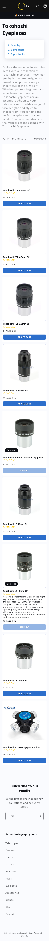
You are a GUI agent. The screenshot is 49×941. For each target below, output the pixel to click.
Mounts (9, 864)
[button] (4, 6)
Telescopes (11, 843)
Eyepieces (11, 885)
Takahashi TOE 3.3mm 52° (16, 324)
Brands (9, 899)
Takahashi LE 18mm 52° (15, 591)
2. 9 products (16, 49)
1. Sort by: (14, 45)
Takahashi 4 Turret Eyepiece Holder (22, 747)
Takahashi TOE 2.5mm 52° (16, 190)
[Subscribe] (39, 816)
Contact (9, 914)
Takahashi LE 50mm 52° (16, 390)
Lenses (9, 857)
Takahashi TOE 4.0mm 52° (16, 257)
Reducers (10, 871)
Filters (9, 878)
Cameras (10, 850)
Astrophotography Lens (22, 933)
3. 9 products (16, 54)
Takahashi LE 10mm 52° (15, 680)
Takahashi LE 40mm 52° (16, 524)
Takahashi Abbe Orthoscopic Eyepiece (23, 457)
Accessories (12, 892)
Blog (7, 906)
